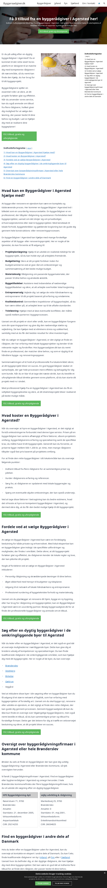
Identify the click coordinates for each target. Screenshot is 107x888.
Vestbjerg (10, 670)
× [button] (104, 873)
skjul (29, 148)
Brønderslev (11, 665)
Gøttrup (9, 681)
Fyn (65, 3)
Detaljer (75, 879)
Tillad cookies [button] (43, 883)
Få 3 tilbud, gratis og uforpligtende (53, 31)
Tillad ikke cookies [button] (62, 883)
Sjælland (75, 3)
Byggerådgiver (44, 3)
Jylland (57, 3)
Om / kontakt (88, 3)
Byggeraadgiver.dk (14, 3)
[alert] (53, 879)
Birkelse (9, 676)
